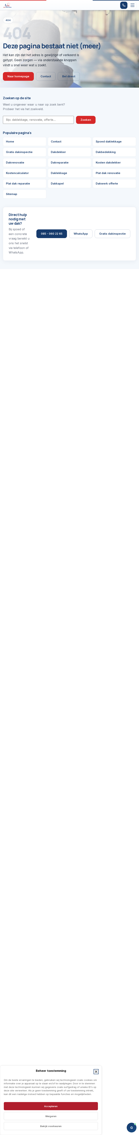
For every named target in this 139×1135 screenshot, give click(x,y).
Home (10, 141)
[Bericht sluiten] (132, 1074)
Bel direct (68, 76)
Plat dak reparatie (18, 183)
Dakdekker (58, 152)
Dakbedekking (106, 152)
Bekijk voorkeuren (51, 1126)
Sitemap (11, 194)
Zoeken (86, 119)
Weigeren (50, 1116)
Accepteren (51, 1106)
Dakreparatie (60, 162)
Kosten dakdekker (108, 162)
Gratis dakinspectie (19, 152)
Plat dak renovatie (108, 173)
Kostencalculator (17, 173)
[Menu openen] (132, 5)
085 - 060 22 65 (51, 233)
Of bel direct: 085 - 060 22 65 (109, 1115)
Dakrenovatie (15, 162)
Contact (46, 76)
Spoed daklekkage (109, 141)
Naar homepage (18, 76)
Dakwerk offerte (107, 183)
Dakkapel (57, 183)
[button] (96, 1071)
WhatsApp (81, 233)
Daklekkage (59, 173)
